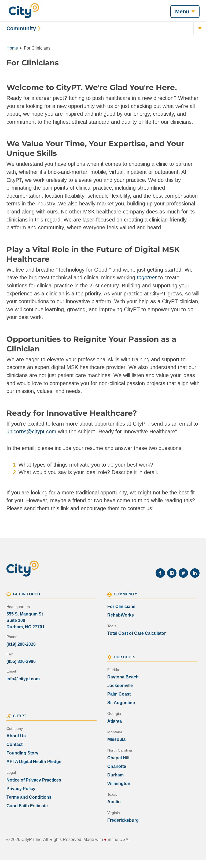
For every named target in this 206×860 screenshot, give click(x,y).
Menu (182, 11)
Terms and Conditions (29, 797)
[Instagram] (171, 573)
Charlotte (116, 766)
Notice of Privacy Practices (33, 780)
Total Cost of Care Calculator (136, 633)
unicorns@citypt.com (31, 431)
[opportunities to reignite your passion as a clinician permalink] (197, 344)
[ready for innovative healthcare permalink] (142, 413)
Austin (114, 801)
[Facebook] (160, 573)
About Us (16, 736)
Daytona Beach (123, 677)
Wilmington (118, 783)
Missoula (116, 739)
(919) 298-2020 (21, 644)
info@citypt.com (23, 679)
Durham (115, 775)
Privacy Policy (20, 788)
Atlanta (114, 721)
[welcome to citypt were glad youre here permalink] (181, 87)
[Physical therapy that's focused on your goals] (23, 10)
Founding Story (22, 753)
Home (12, 48)
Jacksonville (120, 685)
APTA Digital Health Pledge (33, 761)
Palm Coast (119, 694)
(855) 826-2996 (21, 661)
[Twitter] (183, 573)
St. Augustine (121, 702)
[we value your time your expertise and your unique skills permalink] (197, 148)
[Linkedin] (195, 573)
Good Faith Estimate (27, 805)
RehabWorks (120, 615)
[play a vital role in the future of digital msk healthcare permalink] (197, 254)
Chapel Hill (118, 758)
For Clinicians (121, 606)
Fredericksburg (123, 820)
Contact (14, 744)
